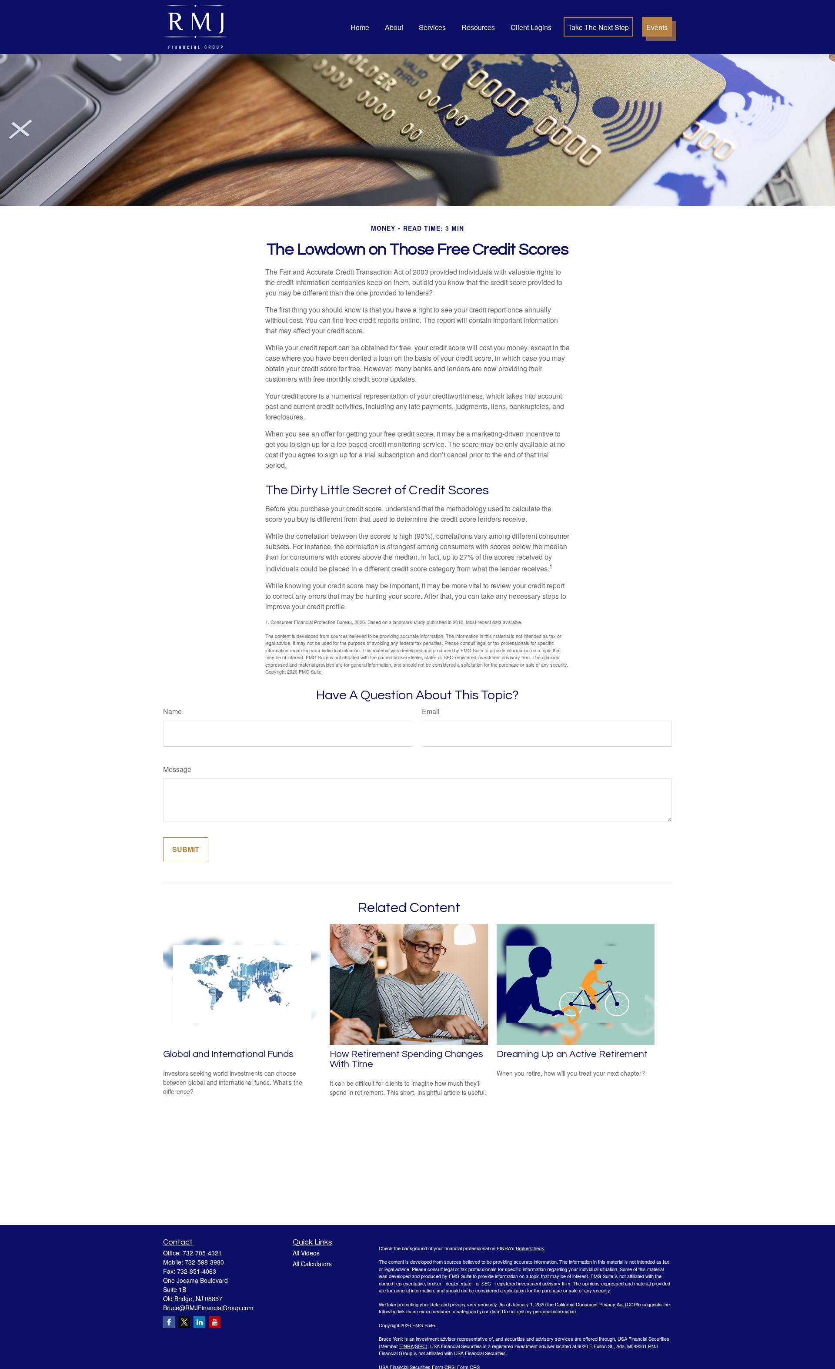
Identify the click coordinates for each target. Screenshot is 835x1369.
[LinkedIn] (199, 1322)
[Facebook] (169, 1322)
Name (172, 711)
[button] (360, 27)
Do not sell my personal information (539, 1311)
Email (431, 711)
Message (177, 769)
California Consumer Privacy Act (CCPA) (598, 1304)
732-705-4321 (202, 1252)
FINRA (406, 1345)
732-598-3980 (204, 1262)
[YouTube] (214, 1322)
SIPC (420, 1345)
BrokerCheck (530, 1248)
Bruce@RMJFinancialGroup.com (208, 1307)
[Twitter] (184, 1322)
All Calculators (312, 1263)
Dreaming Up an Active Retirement (572, 1054)
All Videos (306, 1252)
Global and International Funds (228, 1054)
